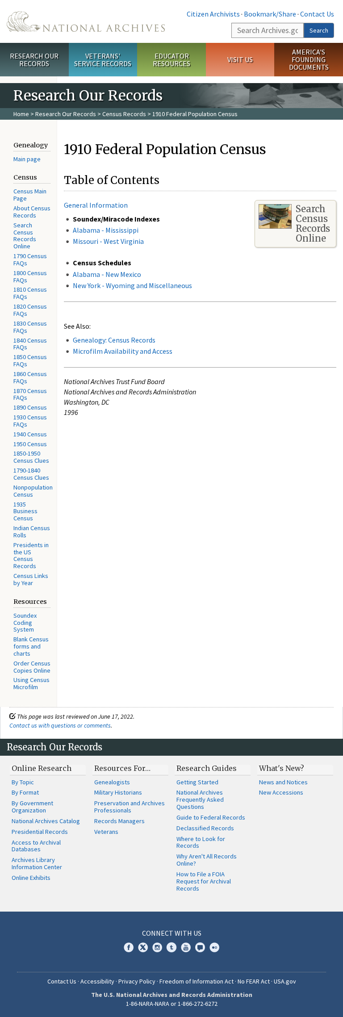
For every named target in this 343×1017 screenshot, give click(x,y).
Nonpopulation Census (33, 490)
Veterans (106, 832)
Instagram (157, 947)
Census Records (124, 114)
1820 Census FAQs (30, 310)
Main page (27, 159)
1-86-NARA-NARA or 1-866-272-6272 (172, 1004)
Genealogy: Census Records (114, 339)
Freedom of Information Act (196, 981)
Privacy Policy (136, 981)
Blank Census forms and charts (31, 646)
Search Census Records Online (24, 236)
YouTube (185, 947)
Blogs (200, 947)
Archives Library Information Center (37, 863)
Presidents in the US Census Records (31, 555)
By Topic (23, 782)
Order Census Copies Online (31, 666)
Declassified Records (205, 828)
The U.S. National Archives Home (86, 21)
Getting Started (197, 782)
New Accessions (281, 792)
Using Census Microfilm (31, 683)
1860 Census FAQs (30, 377)
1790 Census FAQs (30, 259)
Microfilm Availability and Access (122, 351)
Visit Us (240, 59)
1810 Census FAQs (30, 293)
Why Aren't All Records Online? (206, 859)
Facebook (128, 947)
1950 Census (30, 444)
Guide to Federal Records (210, 817)
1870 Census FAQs (30, 394)
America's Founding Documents (309, 59)
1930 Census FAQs (30, 420)
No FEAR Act (254, 981)
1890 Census (30, 407)
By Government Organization (32, 806)
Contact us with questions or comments (60, 725)
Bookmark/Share (270, 13)
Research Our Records (34, 59)
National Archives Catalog (46, 821)
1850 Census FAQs (30, 360)
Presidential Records (40, 832)
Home (21, 114)
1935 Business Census (25, 511)
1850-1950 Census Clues (31, 457)
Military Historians (118, 792)
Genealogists (112, 782)
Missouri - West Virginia (108, 241)
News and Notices (283, 782)
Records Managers (119, 821)
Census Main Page (29, 194)
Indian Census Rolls (31, 531)
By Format (25, 792)
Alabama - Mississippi (105, 230)
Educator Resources (171, 59)
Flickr (214, 947)
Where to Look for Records (200, 842)
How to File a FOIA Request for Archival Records (203, 881)
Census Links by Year (30, 579)
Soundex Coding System (25, 622)
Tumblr (171, 947)
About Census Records (31, 211)
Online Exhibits (31, 878)
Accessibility (97, 981)
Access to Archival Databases (36, 846)
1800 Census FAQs (30, 276)
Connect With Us (171, 933)
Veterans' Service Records (102, 59)
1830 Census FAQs (30, 327)
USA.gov (285, 981)
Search (319, 30)
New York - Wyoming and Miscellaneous (132, 285)
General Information (96, 205)
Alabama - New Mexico (107, 274)
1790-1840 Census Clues (31, 473)
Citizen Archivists (213, 13)
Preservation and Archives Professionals (129, 806)
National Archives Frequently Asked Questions (200, 799)
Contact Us (317, 13)
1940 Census (30, 434)
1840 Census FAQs (30, 344)
